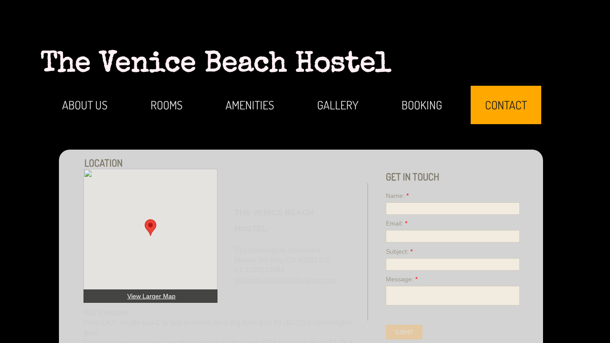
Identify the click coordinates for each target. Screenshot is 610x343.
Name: (397, 195)
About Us (85, 104)
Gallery (338, 104)
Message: (402, 279)
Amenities (250, 104)
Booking (421, 104)
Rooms (166, 104)
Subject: (399, 251)
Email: (396, 223)
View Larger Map (151, 296)
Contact (506, 104)
